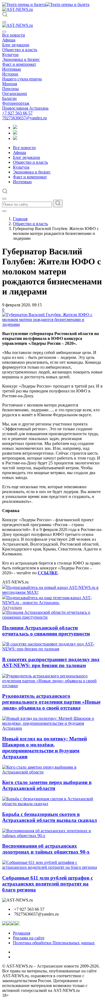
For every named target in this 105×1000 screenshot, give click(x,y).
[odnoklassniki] (15, 133)
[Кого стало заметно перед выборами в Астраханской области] (52, 772)
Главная (20, 219)
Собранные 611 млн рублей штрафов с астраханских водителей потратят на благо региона (47, 884)
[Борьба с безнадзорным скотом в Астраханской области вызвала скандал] (52, 803)
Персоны (10, 88)
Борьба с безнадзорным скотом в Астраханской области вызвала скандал (49, 817)
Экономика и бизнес (21, 59)
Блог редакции (15, 44)
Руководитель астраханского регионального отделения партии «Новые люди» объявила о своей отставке (51, 702)
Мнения (9, 83)
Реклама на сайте (28, 938)
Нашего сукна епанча (22, 79)
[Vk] (15, 138)
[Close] (4, 31)
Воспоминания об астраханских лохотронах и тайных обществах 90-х (46, 849)
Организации (14, 93)
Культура (10, 54)
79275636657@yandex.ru (24, 118)
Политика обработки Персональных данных (54, 942)
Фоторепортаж (15, 103)
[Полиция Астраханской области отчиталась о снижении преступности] (52, 617)
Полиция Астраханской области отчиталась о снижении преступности (46, 631)
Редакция (21, 933)
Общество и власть (19, 49)
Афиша (8, 40)
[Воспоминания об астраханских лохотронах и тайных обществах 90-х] (52, 835)
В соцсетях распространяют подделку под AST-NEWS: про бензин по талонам (50, 662)
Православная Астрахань (25, 108)
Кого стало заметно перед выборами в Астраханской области (47, 785)
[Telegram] (15, 127)
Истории (10, 74)
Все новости (13, 35)
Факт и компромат (19, 64)
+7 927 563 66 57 (17, 113)
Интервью (11, 69)
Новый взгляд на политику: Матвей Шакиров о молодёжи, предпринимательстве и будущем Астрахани (44, 747)
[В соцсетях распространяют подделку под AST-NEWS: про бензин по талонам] (52, 649)
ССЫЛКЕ (48, 573)
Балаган (9, 98)
